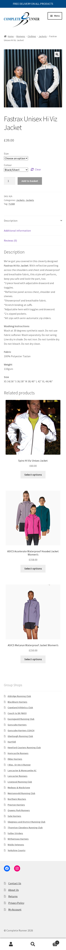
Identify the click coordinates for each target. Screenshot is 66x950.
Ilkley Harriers (15, 759)
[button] (57, 54)
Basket (51, 941)
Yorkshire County (16, 850)
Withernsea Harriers (18, 838)
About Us (13, 890)
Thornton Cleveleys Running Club (25, 827)
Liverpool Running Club (20, 781)
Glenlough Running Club (20, 736)
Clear (38, 169)
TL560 (11, 203)
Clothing (32, 36)
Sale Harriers (14, 816)
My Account (14, 909)
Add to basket (29, 181)
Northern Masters (17, 799)
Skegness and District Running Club (26, 821)
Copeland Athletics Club (20, 707)
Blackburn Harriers (17, 701)
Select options (33, 474)
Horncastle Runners (18, 753)
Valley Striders (15, 833)
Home (11, 36)
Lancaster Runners (17, 776)
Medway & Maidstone (19, 787)
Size (6, 153)
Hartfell (12, 741)
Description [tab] (10, 220)
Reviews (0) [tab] (10, 240)
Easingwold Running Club (21, 718)
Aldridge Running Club (19, 696)
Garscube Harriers (17, 724)
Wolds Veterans (16, 844)
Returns (13, 896)
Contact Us (14, 883)
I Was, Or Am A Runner (19, 764)
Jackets (43, 36)
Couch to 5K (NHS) (17, 713)
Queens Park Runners (19, 810)
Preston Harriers (16, 804)
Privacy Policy (16, 903)
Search (33, 944)
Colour (8, 165)
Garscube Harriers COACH (21, 730)
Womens (20, 36)
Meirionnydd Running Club (21, 793)
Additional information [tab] (17, 230)
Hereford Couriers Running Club (24, 747)
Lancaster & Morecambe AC (22, 770)
